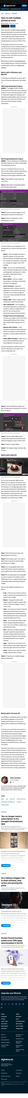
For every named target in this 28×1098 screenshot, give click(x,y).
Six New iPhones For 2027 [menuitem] (16, 9)
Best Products (19, 1024)
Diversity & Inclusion (5, 1076)
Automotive (4, 1028)
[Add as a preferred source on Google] (5, 26)
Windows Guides (5, 804)
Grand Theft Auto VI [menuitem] (5, 9)
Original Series (19, 1028)
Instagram (5, 1004)
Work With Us (4, 1073)
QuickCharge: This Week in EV (8, 801)
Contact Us (3, 1037)
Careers (3, 1070)
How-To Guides (19, 1026)
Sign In (24, 5)
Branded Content (20, 1038)
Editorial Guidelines (5, 1042)
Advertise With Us (5, 1039)
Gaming (3, 1019)
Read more (6, 865)
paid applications (20, 61)
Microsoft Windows (21, 799)
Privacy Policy (19, 1070)
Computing (4, 1016)
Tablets (17, 1014)
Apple (2, 799)
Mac (7, 799)
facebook (10, 782)
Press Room (18, 1073)
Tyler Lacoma (5, 23)
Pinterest (19, 1004)
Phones (3, 1014)
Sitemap (18, 1076)
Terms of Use (4, 1079)
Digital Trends (8, 7)
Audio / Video (4, 1021)
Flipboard (1, 1007)
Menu (1, 5)
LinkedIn (23, 1004)
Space (17, 1019)
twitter (13, 782)
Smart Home (4, 1024)
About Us (3, 1034)
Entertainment (4, 1026)
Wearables (18, 1016)
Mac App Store (18, 487)
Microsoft (12, 799)
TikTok (16, 1004)
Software (19, 801)
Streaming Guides (20, 1021)
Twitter (9, 1004)
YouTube (12, 1004)
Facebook (1, 1004)
